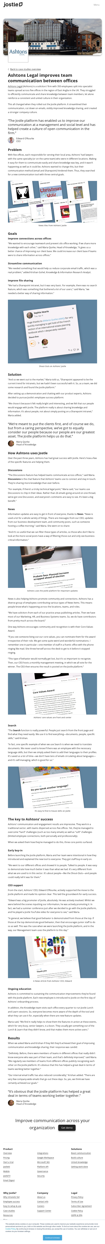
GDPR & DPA (76, 1215)
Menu (97, 4)
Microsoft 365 (43, 1162)
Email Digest (9, 1180)
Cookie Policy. (10, 1229)
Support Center (44, 1210)
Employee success (11, 1201)
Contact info (42, 1201)
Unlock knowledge (79, 1162)
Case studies (9, 1210)
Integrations (42, 1153)
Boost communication (81, 1153)
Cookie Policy (77, 1210)
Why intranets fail (11, 1197)
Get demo (67, 1127)
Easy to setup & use (12, 1206)
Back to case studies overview (25, 69)
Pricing (6, 1157)
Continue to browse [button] (52, 1237)
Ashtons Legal (15, 86)
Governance (42, 1171)
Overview (7, 1153)
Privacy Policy (77, 1197)
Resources (8, 1215)
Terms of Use (77, 1201)
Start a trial (8, 1162)
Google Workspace (45, 1157)
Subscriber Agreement (81, 1206)
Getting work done (79, 1166)
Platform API (42, 1166)
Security (41, 1175)
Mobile (6, 1171)
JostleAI (6, 1166)
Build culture (77, 1157)
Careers (40, 1206)
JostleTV (6, 1175)
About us (41, 1197)
